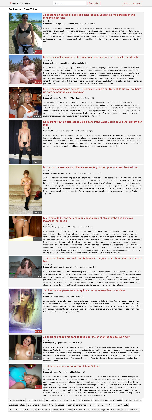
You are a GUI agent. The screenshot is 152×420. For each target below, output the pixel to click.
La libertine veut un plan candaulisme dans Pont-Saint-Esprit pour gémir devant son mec (92, 123)
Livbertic (70, 405)
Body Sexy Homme (53, 400)
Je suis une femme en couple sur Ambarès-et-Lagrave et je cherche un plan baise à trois (92, 260)
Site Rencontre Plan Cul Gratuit (41, 405)
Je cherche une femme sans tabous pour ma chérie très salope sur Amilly (86, 336)
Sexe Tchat (115, 409)
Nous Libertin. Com (35, 400)
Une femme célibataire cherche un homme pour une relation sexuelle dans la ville (91, 57)
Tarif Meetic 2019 (120, 405)
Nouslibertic (87, 400)
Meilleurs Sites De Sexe (62, 409)
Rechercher (94, 3)
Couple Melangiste (17, 400)
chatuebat (60, 405)
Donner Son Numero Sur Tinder (22, 409)
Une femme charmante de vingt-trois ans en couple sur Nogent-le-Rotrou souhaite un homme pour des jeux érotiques (92, 90)
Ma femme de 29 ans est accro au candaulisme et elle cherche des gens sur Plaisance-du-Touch (88, 219)
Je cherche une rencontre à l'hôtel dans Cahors (71, 366)
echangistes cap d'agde (86, 405)
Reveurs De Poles (20, 3)
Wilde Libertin (44, 409)
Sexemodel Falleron (130, 409)
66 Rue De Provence (132, 400)
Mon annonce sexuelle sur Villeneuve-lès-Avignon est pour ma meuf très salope (90, 167)
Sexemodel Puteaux (17, 405)
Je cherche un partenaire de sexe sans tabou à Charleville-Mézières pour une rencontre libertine (89, 16)
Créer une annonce (131, 3)
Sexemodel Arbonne (71, 400)
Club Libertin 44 (104, 405)
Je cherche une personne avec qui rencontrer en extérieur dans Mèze (84, 290)
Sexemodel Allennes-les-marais (108, 400)
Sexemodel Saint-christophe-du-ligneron (91, 409)
